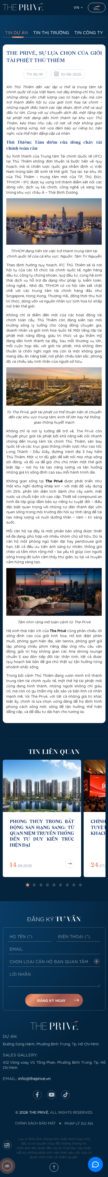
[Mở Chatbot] (95, 1164)
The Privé (84, 431)
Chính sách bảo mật (35, 1123)
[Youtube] (51, 1094)
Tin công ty (88, 32)
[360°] (7, 1165)
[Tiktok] (65, 1094)
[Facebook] (37, 1094)
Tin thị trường (51, 32)
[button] (27, 885)
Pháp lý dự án (79, 1123)
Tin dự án (16, 32)
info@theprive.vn (34, 1078)
